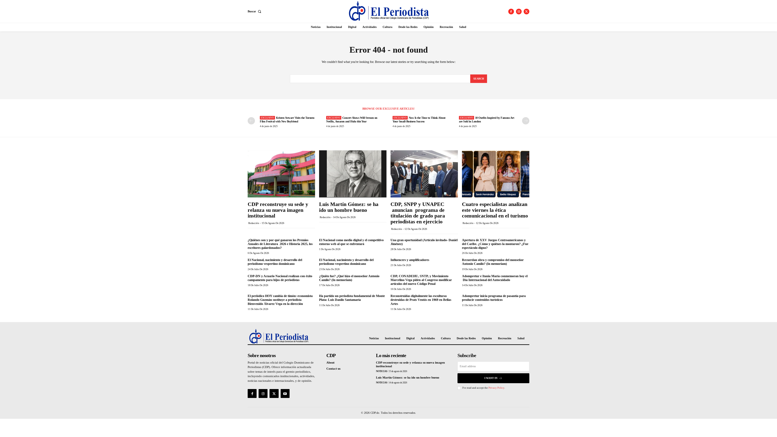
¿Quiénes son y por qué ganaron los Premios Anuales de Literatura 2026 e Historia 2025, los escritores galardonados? (280, 243)
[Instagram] (519, 11)
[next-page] (525, 120)
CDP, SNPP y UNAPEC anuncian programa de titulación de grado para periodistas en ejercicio (418, 213)
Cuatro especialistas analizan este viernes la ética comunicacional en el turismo (495, 210)
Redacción (253, 223)
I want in (490, 378)
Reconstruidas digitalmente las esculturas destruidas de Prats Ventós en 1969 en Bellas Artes (421, 299)
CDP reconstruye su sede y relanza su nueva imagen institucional (278, 210)
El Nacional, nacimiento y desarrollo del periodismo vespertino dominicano (275, 261)
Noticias (381, 371)
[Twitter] (526, 11)
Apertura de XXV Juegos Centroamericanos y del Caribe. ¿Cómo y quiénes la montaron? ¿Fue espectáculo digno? (495, 243)
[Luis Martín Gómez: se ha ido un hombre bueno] (352, 173)
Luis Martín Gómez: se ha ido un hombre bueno (348, 207)
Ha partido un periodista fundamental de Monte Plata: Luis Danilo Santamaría (352, 297)
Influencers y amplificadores (410, 260)
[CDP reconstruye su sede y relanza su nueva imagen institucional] (281, 173)
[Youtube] (285, 393)
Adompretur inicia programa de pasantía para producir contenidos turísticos (494, 297)
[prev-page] (251, 120)
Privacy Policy (496, 387)
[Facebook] (511, 11)
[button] (255, 11)
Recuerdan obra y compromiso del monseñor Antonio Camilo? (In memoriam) (493, 261)
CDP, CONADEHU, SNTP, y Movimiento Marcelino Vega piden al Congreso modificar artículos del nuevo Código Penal (421, 279)
